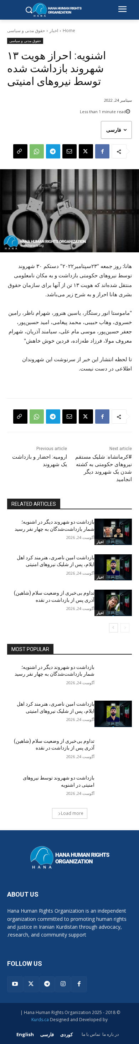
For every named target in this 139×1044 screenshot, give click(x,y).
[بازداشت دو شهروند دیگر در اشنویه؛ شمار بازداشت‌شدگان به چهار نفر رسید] (113, 532)
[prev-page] (124, 627)
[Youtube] (15, 984)
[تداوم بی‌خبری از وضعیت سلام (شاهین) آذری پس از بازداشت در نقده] (113, 603)
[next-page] (113, 627)
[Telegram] (53, 151)
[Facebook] (102, 151)
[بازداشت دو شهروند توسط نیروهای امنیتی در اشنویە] (113, 788)
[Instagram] (63, 984)
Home (69, 30)
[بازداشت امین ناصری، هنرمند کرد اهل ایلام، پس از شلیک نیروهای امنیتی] (113, 567)
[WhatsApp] (37, 151)
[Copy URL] (20, 151)
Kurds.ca (40, 1020)
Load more (72, 813)
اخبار (54, 30)
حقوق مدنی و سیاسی (26, 30)
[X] (86, 151)
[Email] (69, 151)
